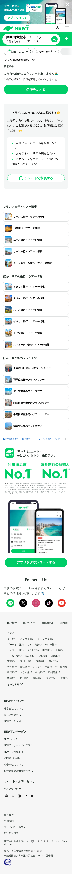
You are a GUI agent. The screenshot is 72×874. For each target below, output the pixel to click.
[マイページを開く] (57, 28)
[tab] (12, 623)
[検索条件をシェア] (66, 39)
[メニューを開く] (67, 28)
